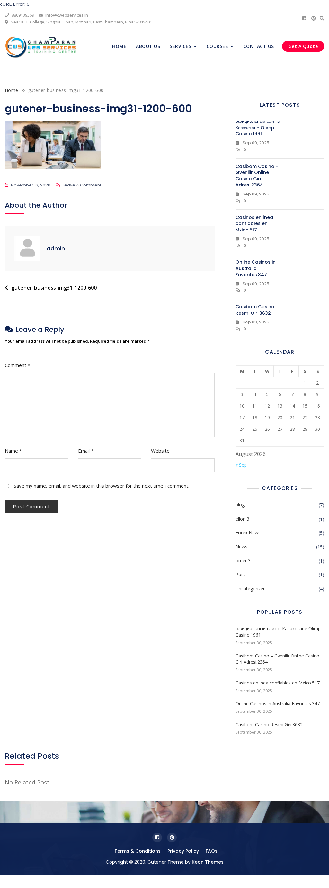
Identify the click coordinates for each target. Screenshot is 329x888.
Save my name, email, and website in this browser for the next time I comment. (101, 486)
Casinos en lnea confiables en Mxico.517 (254, 223)
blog (240, 505)
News (241, 546)
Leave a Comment (82, 185)
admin (56, 248)
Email (85, 451)
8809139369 (22, 15)
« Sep (241, 465)
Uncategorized (251, 588)
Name (13, 451)
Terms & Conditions (137, 851)
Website (160, 451)
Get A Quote (303, 46)
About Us (148, 46)
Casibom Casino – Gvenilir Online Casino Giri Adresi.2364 (257, 175)
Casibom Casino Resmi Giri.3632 (255, 310)
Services (180, 46)
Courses (217, 46)
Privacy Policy (183, 851)
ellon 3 (242, 519)
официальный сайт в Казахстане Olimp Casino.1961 (258, 127)
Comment (17, 365)
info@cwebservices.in (66, 15)
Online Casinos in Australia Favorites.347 (256, 268)
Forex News (248, 533)
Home (119, 46)
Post (240, 574)
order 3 (243, 560)
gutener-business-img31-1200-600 (54, 287)
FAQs (212, 851)
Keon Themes (208, 862)
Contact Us (258, 46)
